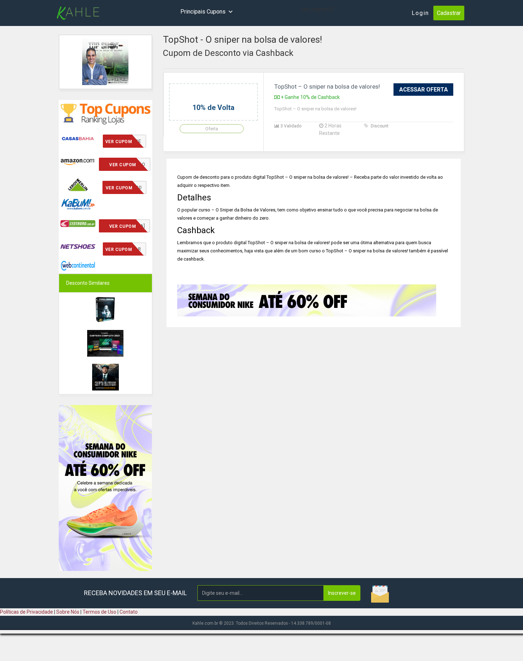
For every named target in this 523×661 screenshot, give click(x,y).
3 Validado (290, 126)
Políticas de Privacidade (26, 612)
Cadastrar (449, 13)
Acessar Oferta (423, 89)
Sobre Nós (67, 612)
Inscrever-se (342, 593)
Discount (380, 126)
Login (420, 13)
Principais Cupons (203, 11)
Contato (129, 612)
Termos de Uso (99, 612)
